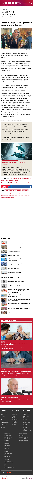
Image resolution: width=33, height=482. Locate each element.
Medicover (6, 19)
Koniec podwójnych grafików (15, 264)
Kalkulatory (25, 427)
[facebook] (9, 12)
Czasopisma (14, 414)
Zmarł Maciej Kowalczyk (14, 286)
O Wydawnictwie (4, 413)
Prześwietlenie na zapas (14, 251)
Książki (13, 416)
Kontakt (2, 418)
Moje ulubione (26, 416)
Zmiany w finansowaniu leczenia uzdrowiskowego (16, 295)
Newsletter (3, 416)
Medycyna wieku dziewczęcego (16, 242)
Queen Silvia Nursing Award (7, 195)
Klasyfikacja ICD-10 (27, 430)
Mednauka (14, 424)
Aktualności (25, 190)
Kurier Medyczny (8, 458)
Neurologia (6, 448)
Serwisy (13, 413)
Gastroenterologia (8, 453)
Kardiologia (6, 451)
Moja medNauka (26, 413)
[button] (30, 3)
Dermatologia (7, 443)
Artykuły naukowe (26, 426)
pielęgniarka (20, 195)
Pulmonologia (7, 454)
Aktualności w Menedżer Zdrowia (13, 190)
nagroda (3, 197)
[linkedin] (13, 12)
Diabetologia (7, 445)
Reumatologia (7, 450)
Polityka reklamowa (5, 422)
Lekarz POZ (6, 440)
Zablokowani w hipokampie (15, 247)
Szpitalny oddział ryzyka (14, 255)
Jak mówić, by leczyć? (13, 268)
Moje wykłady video (27, 421)
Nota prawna (3, 426)
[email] (7, 12)
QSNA (15, 195)
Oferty (2, 414)
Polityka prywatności (5, 421)
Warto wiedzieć (7, 466)
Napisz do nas (4, 424)
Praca (2, 419)
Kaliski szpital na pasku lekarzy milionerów (19, 308)
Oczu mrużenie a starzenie (14, 272)
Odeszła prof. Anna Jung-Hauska (16, 281)
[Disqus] (16, 218)
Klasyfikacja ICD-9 (26, 429)
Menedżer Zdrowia (8, 438)
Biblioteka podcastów (9, 467)
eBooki (13, 418)
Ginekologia (7, 456)
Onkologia (6, 446)
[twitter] (11, 12)
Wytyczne (25, 424)
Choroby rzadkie (7, 442)
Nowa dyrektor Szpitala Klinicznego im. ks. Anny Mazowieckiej (19, 299)
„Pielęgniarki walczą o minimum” (19, 183)
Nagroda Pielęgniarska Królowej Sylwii (12, 193)
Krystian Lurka (11, 14)
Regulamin (3, 427)
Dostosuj (24, 414)
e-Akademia (14, 422)
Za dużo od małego (12, 312)
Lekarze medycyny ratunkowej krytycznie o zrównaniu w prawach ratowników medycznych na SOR (19, 290)
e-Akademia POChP (23, 438)
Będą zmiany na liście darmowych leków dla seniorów (19, 304)
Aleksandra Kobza (9, 197)
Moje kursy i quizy (26, 422)
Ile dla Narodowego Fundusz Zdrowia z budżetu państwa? (18, 259)
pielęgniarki (27, 195)
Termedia (30, 478)
